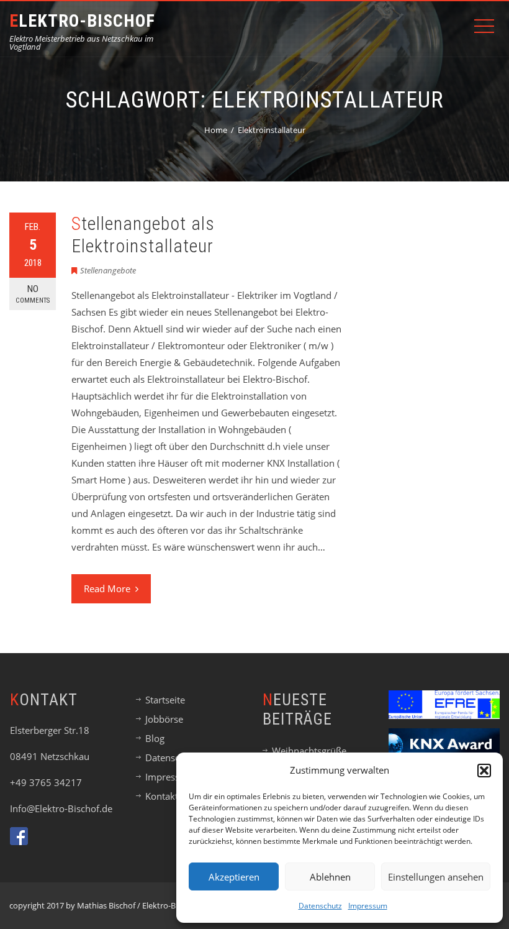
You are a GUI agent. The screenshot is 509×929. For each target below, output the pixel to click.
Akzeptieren (234, 877)
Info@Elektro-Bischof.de (61, 808)
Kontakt (161, 796)
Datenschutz (320, 905)
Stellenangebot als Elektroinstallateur (143, 235)
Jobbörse (164, 719)
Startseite (165, 699)
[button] (484, 770)
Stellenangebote (108, 270)
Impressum (367, 905)
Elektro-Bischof (82, 21)
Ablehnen (330, 877)
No (33, 293)
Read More (107, 588)
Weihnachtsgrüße (309, 750)
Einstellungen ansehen (436, 877)
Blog (154, 738)
